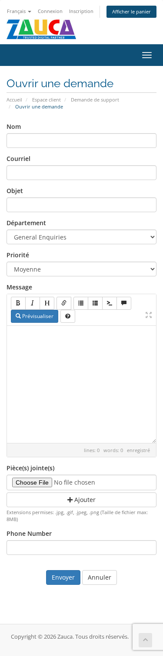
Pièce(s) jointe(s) (30, 468)
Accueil (14, 99)
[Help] (67, 316)
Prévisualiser (37, 316)
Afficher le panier (131, 11)
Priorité (18, 255)
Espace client (46, 99)
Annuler (99, 577)
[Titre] (47, 303)
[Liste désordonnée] (80, 303)
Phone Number (29, 533)
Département (26, 223)
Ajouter (84, 499)
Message (19, 287)
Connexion (50, 11)
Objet (15, 191)
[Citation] (123, 303)
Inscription (81, 11)
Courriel (18, 158)
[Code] (109, 303)
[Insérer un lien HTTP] (64, 303)
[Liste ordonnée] (95, 303)
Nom (14, 126)
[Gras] (18, 303)
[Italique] (32, 303)
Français (17, 11)
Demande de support (95, 99)
